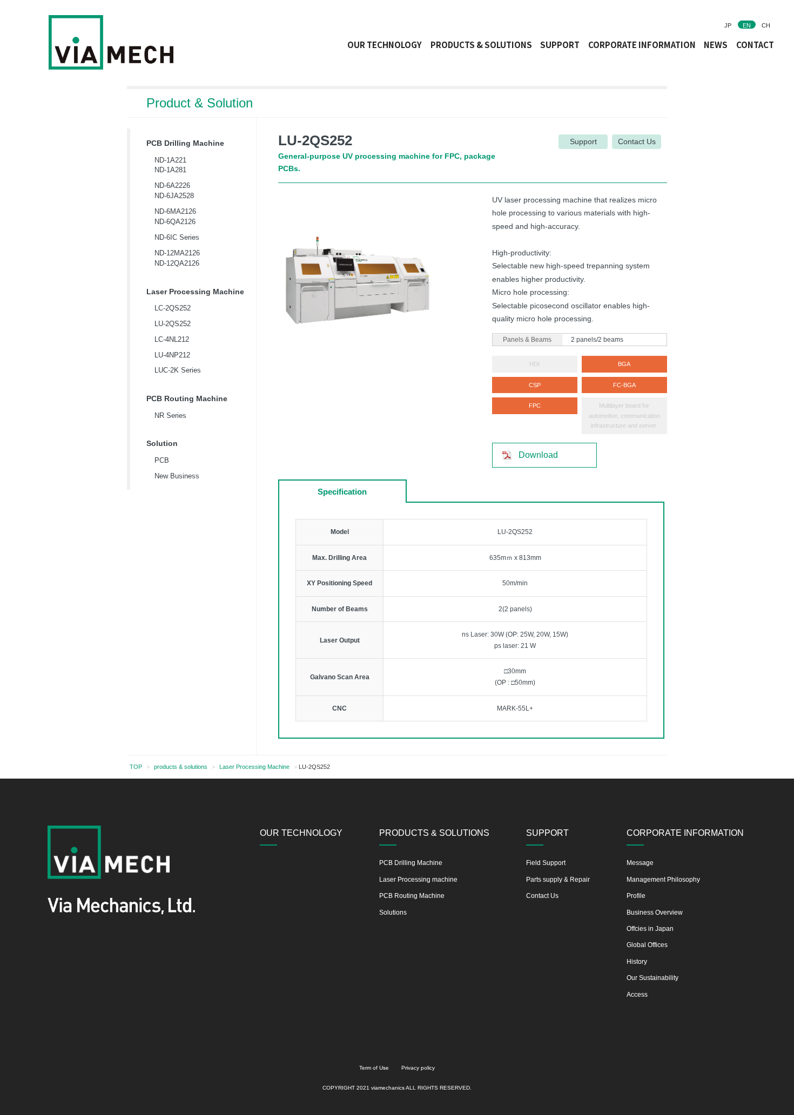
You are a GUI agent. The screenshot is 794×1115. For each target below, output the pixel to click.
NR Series (170, 415)
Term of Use (374, 1068)
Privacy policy (418, 1068)
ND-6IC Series (176, 237)
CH (766, 25)
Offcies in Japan (650, 928)
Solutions (393, 912)
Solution (162, 443)
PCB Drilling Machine (185, 143)
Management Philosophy (663, 879)
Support (583, 142)
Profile (636, 896)
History (637, 961)
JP (727, 25)
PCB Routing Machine (186, 398)
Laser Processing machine (418, 879)
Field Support (546, 863)
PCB (161, 460)
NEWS (716, 44)
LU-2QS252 (172, 324)
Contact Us (637, 142)
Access (637, 994)
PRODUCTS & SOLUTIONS (481, 44)
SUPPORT (560, 44)
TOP (136, 766)
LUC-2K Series (177, 370)
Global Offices (647, 945)
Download (538, 454)
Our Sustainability (652, 978)
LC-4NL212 (171, 339)
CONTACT (755, 44)
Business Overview (655, 912)
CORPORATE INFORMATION (642, 44)
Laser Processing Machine (195, 291)
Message (640, 863)
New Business (176, 476)
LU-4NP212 (172, 355)
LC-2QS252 (172, 308)
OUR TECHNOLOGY (384, 44)
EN (747, 25)
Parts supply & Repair (558, 879)
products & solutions (180, 766)
